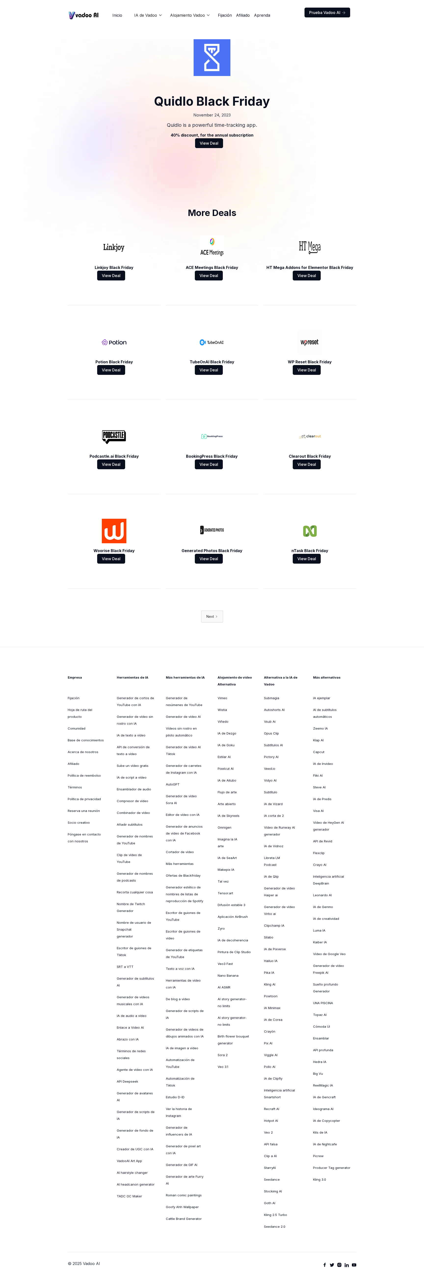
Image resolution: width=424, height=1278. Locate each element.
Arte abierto (227, 804)
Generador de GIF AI (181, 1165)
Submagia (271, 698)
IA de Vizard (273, 804)
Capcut (318, 752)
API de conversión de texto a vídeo (133, 750)
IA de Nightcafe (325, 1144)
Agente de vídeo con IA (135, 1070)
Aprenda (262, 15)
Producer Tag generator (331, 1168)
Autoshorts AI (274, 710)
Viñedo (223, 721)
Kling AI (269, 984)
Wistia (222, 710)
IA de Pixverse (275, 949)
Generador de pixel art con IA (183, 1149)
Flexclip (319, 853)
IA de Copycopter (326, 1121)
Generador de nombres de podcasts (135, 877)
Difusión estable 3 (231, 905)
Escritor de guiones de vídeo (183, 934)
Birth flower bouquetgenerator (233, 1039)
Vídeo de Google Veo (329, 954)
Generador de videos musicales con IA (133, 1000)
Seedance (272, 1179)
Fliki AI (318, 775)
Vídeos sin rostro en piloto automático (181, 731)
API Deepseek (127, 1081)
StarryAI (270, 1168)
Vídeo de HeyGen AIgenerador (328, 826)
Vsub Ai (270, 721)
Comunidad (76, 728)
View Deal (209, 143)
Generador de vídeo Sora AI (181, 799)
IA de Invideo (323, 764)
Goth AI (269, 1203)
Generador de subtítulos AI (135, 981)
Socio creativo (79, 822)
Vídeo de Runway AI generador (279, 830)
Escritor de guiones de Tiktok (134, 951)
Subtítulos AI (273, 745)
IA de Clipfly (273, 1078)
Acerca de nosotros (83, 752)
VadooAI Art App (129, 1161)
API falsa (271, 1144)
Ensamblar (321, 1038)
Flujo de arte (227, 792)
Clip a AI (270, 1156)
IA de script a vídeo (131, 777)
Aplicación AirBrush (233, 917)
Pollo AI (269, 1067)
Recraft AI (271, 1109)
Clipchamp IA (274, 925)
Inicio (117, 15)
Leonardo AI (322, 895)
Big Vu (318, 1074)
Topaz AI (320, 1015)
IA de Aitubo (227, 780)
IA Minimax (272, 1008)
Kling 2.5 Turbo (275, 1215)
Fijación (225, 15)
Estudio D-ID (175, 1097)
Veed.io (269, 769)
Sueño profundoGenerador (325, 987)
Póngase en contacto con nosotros (84, 837)
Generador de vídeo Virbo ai (279, 910)
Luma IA (319, 930)
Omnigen (224, 827)
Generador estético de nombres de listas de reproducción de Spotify (184, 894)
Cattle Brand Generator (184, 1219)
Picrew (318, 1156)
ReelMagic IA (323, 1085)
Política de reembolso (84, 775)
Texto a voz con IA (180, 969)
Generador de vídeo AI (183, 717)
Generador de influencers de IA (179, 1131)
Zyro (221, 928)
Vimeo (222, 698)
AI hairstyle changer (132, 1173)
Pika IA (269, 972)
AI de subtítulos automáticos (325, 713)
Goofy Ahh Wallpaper (182, 1207)
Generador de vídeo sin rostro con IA (135, 720)
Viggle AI (271, 1055)
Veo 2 (268, 1132)
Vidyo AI (270, 780)
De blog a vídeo (178, 999)
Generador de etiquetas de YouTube (184, 953)
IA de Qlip (271, 876)
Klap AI (318, 740)
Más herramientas (180, 864)
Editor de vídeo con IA (182, 815)
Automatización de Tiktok (180, 1081)
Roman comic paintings (184, 1195)
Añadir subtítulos (130, 824)
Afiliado (243, 15)
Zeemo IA (320, 728)
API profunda (323, 1050)
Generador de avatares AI (135, 1096)
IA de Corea (273, 1020)
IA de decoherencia (233, 940)
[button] (148, 15)
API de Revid (322, 841)
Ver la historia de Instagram (179, 1112)
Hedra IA (319, 1062)
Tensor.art (225, 893)
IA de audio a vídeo (131, 1016)
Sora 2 (223, 1055)
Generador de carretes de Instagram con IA (183, 769)
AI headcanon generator (136, 1184)
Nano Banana (228, 975)
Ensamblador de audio (134, 789)
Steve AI (319, 787)
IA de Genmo (323, 907)
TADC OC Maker (129, 1196)
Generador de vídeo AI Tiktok (183, 750)
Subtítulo (270, 792)
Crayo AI (319, 865)
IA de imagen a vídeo (182, 1048)
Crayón (269, 1031)
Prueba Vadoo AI (327, 12)
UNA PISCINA (323, 1003)
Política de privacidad (84, 799)
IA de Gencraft (324, 1097)
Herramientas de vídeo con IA (183, 983)
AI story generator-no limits (232, 1002)
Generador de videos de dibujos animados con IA (185, 1032)
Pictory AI (271, 757)
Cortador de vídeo (180, 852)
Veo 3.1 (223, 1067)
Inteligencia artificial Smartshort (279, 1093)
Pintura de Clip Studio (234, 952)
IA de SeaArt (227, 858)
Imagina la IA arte (227, 842)
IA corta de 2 (274, 816)
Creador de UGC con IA (135, 1149)
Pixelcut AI (226, 769)
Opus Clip (271, 733)
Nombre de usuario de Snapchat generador (134, 929)
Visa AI (318, 811)
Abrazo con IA (128, 1039)
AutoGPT (173, 784)
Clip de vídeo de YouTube (129, 858)
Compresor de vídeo (132, 801)
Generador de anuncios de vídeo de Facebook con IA (184, 833)
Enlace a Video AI (130, 1027)
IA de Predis (322, 799)
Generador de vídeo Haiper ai (279, 891)
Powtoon (271, 996)
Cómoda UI (321, 1026)
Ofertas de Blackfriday (183, 875)
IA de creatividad (326, 919)
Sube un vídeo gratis (132, 766)
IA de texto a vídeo (131, 735)
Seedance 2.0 (274, 1226)
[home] (84, 15)
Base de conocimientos (86, 740)
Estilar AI (224, 757)
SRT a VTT (125, 967)
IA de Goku (226, 745)
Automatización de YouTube (180, 1063)
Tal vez (223, 881)
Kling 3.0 (319, 1179)
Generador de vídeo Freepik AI (328, 969)
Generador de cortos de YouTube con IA (135, 701)
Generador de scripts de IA (136, 1115)
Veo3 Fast (225, 964)
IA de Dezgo (227, 733)
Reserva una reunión (84, 811)
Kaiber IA (320, 942)
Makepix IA (226, 870)
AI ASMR (224, 987)
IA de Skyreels (228, 816)
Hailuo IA (271, 961)
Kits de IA (320, 1132)
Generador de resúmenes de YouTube (184, 701)
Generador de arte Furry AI (184, 1180)
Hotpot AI (271, 1121)
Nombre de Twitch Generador (131, 907)
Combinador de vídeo (133, 813)
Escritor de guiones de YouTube (183, 916)
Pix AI (268, 1043)
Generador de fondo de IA (135, 1133)
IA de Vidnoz (273, 846)
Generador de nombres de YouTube (135, 839)
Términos (75, 787)
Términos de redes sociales (131, 1054)
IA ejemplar (321, 698)
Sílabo (268, 937)
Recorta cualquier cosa (135, 892)
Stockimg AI (273, 1191)
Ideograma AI (323, 1109)
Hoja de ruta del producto (80, 713)
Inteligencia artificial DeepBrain (328, 879)
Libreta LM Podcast (272, 861)
